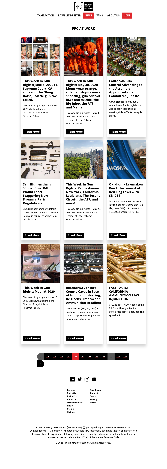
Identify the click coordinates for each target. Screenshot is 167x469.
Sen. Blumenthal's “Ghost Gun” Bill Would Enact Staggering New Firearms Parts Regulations (37, 193)
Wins (99, 15)
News (88, 15)
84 (96, 356)
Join (127, 15)
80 (68, 356)
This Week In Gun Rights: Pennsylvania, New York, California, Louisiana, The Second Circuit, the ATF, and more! (83, 193)
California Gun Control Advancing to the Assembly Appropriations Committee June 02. (125, 88)
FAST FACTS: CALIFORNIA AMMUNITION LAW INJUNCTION (124, 293)
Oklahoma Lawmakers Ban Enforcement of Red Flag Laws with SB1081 (126, 190)
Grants (70, 409)
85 (104, 356)
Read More (32, 131)
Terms (93, 402)
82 (82, 356)
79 (61, 356)
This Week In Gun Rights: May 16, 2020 (39, 289)
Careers (71, 390)
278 (118, 356)
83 (89, 356)
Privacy (93, 399)
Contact (94, 396)
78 (54, 356)
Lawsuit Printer (69, 15)
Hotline (71, 412)
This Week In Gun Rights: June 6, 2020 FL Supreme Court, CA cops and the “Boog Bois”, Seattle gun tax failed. (40, 90)
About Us (113, 15)
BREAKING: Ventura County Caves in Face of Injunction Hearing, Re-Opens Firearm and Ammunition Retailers (83, 295)
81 (76, 356)
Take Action (45, 15)
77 (47, 356)
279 (125, 356)
